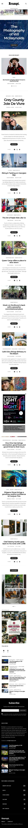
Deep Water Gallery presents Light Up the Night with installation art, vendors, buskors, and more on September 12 (13, 428)
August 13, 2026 (18, 107)
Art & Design (10, 215)
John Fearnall (10, 265)
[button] (13, 47)
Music (14, 77)
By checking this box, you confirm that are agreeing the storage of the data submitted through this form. (14, 715)
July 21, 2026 (18, 498)
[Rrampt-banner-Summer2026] (14, 12)
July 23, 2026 (18, 449)
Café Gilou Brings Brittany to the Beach (14, 353)
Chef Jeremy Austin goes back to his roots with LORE (14, 543)
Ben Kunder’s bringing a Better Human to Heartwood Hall (14, 80)
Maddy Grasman (10, 449)
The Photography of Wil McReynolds (14, 32)
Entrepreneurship (10, 257)
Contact (10, 821)
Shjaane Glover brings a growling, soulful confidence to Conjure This (14, 494)
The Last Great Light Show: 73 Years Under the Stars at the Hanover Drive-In (17, 679)
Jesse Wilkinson (10, 177)
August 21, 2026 (12, 673)
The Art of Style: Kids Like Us (14, 218)
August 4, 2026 (18, 311)
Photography (10, 22)
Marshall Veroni (10, 107)
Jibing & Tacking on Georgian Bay (14, 174)
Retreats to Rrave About (10, 583)
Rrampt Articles (17, 22)
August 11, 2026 (18, 177)
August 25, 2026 (18, 41)
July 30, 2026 (18, 356)
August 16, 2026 (12, 681)
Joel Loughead (10, 546)
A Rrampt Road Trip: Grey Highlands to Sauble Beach (14, 588)
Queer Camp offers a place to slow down (14, 261)
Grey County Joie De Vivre (14, 102)
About (3, 821)
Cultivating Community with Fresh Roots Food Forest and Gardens (17, 671)
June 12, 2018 (18, 83)
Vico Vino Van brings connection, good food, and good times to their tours (14, 445)
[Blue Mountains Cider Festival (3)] (14, 627)
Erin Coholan (10, 220)
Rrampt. (5, 818)
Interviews (8, 96)
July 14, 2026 (18, 546)
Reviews (12, 489)
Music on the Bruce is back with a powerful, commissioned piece (14, 307)
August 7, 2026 (18, 220)
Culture (10, 170)
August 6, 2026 (18, 265)
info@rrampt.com (11, 740)
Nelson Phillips (10, 41)
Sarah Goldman (10, 83)
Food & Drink (14, 440)
